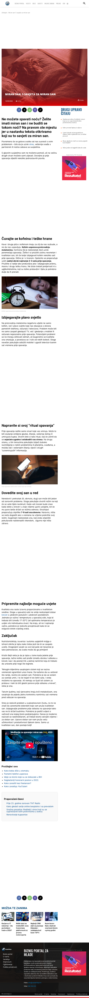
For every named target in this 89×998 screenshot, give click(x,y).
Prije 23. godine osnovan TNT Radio (23, 803)
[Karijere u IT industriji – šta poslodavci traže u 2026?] (8, 916)
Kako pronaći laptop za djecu (72, 128)
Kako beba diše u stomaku (16, 771)
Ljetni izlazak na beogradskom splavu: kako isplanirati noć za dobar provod (74, 134)
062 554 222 (32, 986)
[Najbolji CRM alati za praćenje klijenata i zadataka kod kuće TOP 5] (37, 916)
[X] (24, 110)
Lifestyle (4, 13)
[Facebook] (19, 110)
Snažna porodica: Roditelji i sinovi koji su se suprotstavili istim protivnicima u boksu (26, 810)
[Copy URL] (40, 110)
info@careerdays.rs (34, 983)
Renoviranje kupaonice (16, 815)
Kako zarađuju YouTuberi (15, 786)
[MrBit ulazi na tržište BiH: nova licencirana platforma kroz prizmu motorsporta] (22, 916)
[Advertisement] (44, 31)
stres (31, 144)
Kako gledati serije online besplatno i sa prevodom (29, 806)
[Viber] (35, 110)
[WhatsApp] (29, 110)
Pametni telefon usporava (16, 774)
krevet (4, 615)
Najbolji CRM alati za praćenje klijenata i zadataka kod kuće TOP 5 (37, 928)
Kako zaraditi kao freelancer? (17, 783)
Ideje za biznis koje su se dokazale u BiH (23, 777)
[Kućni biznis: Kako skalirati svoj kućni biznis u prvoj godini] (51, 916)
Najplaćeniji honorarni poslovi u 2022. (21, 780)
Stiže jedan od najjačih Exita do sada (74, 148)
